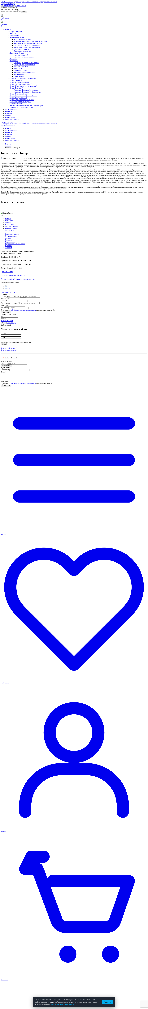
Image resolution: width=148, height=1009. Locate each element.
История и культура (21, 67)
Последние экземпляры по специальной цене (26, 105)
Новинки (13, 33)
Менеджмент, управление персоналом (28, 43)
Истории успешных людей (24, 57)
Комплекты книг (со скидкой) (11, 229)
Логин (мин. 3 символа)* (10, 296)
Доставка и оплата (31, 2)
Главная (8, 144)
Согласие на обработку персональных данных (18, 279)
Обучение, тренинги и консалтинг (26, 63)
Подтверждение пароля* (10, 303)
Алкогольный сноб (21, 70)
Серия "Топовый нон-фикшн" (21, 84)
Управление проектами (22, 39)
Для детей (13, 59)
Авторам (8, 248)
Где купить (9, 221)
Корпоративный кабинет (47, 2)
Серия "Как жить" (16, 88)
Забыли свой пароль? (9, 348)
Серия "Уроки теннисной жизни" (22, 100)
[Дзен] (8, 289)
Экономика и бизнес (17, 37)
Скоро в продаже (16, 31)
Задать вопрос (19, 2)
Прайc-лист (9, 224)
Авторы (8, 146)
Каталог (8, 219)
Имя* (3, 305)
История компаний (21, 55)
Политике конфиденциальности (62, 1004)
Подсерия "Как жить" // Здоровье (26, 90)
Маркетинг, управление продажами (27, 47)
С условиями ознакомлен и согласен (27, 310)
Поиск (24, 12)
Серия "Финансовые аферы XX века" (23, 96)
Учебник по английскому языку (21, 107)
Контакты (8, 240)
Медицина (18, 68)
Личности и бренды (17, 53)
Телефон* (4, 308)
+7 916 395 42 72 (7, 2)
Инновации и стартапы (22, 49)
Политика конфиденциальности (13, 275)
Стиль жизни (19, 76)
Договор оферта (7, 272)
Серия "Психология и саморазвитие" (23, 86)
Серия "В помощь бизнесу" (20, 82)
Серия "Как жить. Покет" (19, 94)
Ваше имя (5, 370)
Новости (8, 246)
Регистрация (11, 323)
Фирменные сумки (17, 104)
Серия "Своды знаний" (18, 98)
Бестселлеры (14, 35)
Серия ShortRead (16, 80)
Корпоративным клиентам (15, 244)
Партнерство (10, 242)
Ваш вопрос (5, 381)
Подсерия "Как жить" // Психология (27, 92)
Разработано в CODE (9, 292)
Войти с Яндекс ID (10, 358)
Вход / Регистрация (8, 4)
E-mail (3, 372)
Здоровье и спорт (20, 74)
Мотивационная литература (24, 72)
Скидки (8, 222)
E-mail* (3, 363)
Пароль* (4, 301)
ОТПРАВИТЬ (6, 386)
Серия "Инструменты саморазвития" (23, 78)
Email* (3, 298)
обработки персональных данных (23, 310)
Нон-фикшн (14, 61)
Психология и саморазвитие (24, 65)
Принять (107, 1002)
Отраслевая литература (22, 51)
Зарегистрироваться (8, 350)
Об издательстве (11, 236)
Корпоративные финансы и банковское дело (30, 41)
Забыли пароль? (7, 321)
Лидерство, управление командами (27, 45)
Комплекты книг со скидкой (20, 102)
